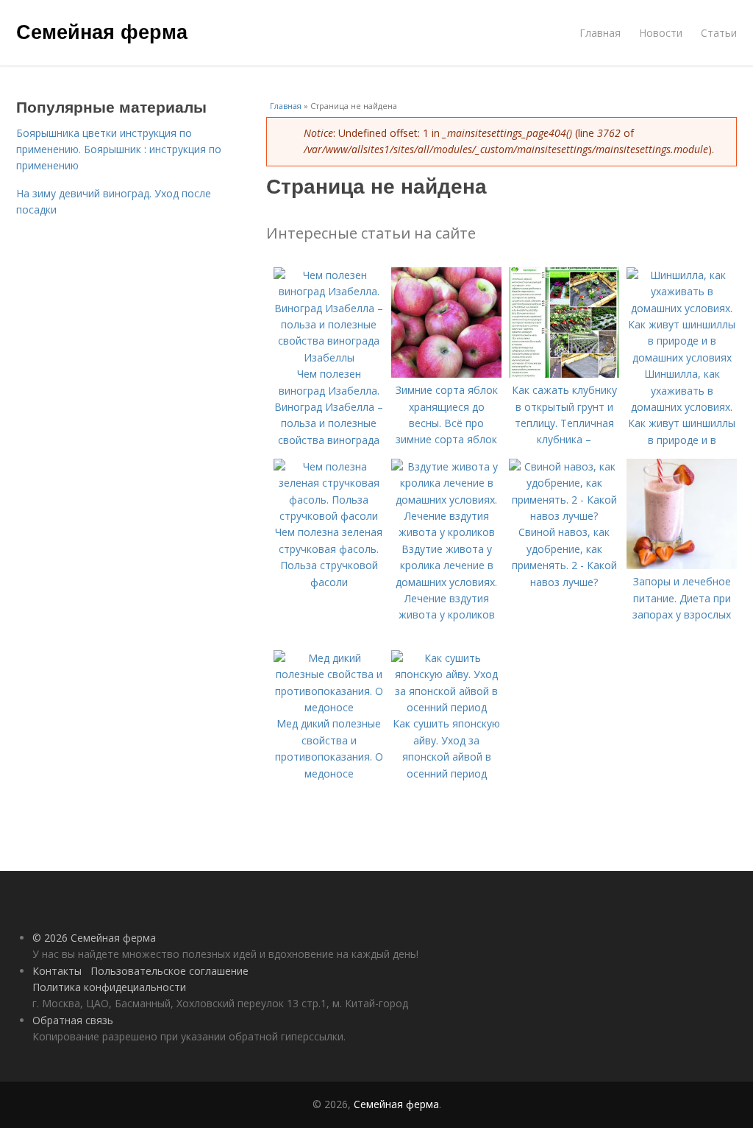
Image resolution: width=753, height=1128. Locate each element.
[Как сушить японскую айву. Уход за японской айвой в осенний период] (446, 707)
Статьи (719, 33)
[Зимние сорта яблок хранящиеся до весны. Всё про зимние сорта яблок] (446, 374)
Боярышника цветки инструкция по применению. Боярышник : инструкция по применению (118, 149)
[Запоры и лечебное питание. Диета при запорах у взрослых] (682, 565)
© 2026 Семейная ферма (94, 938)
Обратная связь (72, 1020)
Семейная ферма (102, 31)
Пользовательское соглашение (169, 971)
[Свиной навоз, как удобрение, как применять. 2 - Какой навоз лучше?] (564, 516)
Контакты (57, 971)
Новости (660, 33)
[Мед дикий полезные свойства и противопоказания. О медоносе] (329, 707)
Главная (600, 33)
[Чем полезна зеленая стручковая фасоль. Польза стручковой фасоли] (329, 516)
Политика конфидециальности (109, 987)
